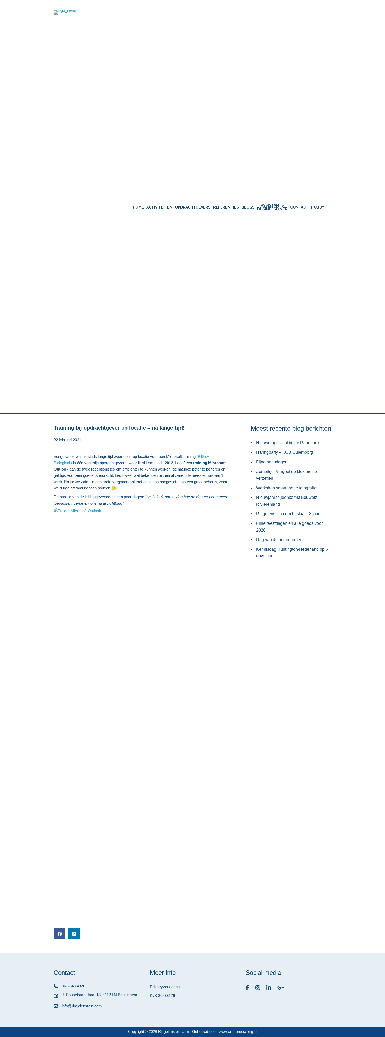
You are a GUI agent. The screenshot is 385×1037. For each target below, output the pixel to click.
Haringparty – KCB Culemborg (284, 452)
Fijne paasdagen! (272, 462)
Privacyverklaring (165, 987)
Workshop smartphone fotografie (286, 488)
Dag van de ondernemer (278, 539)
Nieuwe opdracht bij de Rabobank (288, 443)
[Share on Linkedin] (74, 933)
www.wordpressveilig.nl (238, 1031)
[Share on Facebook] (59, 933)
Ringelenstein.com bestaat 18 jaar (288, 513)
